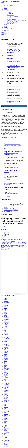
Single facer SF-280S (13, 75)
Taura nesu (6, 30)
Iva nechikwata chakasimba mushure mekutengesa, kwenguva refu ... (13, 152)
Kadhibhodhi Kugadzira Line (8, 242)
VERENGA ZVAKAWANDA (8, 137)
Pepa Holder (10, 10)
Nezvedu (6, 27)
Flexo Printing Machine (12, 22)
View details (7, 179)
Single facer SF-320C (13, 89)
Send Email (3, 249)
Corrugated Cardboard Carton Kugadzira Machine (14, 243)
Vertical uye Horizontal (12, 16)
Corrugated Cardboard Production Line (16, 20)
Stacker (8, 17)
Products (6, 9)
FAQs (5, 26)
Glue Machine (10, 23)
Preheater (9, 12)
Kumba (5, 8)
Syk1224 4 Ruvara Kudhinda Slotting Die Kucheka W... (14, 50)
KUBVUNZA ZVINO (6, 226)
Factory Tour (10, 29)
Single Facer (10, 13)
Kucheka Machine (11, 19)
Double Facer (10, 15)
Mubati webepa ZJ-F (13, 95)
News (5, 24)
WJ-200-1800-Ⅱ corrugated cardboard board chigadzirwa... (15, 67)
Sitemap (13, 241)
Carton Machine (9, 246)
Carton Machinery (18, 246)
